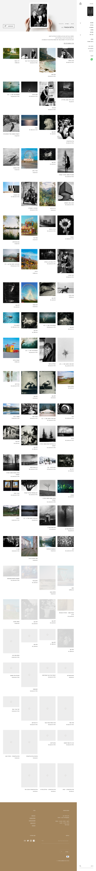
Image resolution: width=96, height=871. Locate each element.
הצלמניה (59, 860)
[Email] (24, 840)
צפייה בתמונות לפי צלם (69, 43)
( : (56, 860)
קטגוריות (67, 23)
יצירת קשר (33, 815)
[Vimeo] (27, 840)
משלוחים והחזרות (32, 820)
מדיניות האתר (32, 823)
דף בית (72, 23)
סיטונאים (33, 825)
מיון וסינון (10, 26)
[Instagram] (30, 840)
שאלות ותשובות (32, 818)
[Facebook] (33, 840)
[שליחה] (42, 841)
